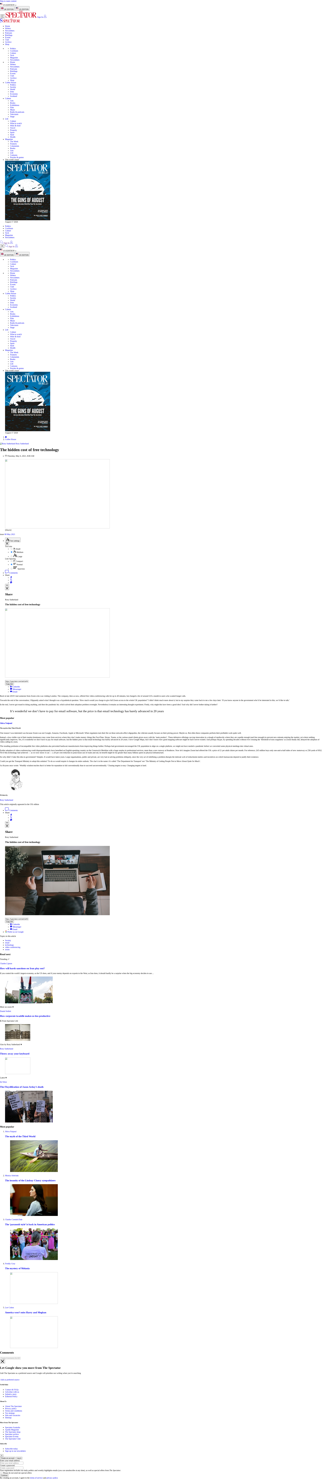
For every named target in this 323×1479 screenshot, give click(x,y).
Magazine (14, 58)
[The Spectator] (21, 17)
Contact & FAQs (12, 1390)
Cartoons (13, 155)
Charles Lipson (6, 963)
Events (7, 37)
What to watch (16, 123)
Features (13, 144)
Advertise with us (12, 1392)
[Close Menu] (2, 246)
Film (12, 107)
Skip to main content (8, 1)
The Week (14, 141)
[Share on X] (11, 580)
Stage (12, 116)
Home (7, 26)
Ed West (3, 1082)
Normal (20, 564)
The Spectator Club (13, 1439)
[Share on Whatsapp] (11, 583)
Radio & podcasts (17, 112)
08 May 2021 (9, 534)
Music (12, 110)
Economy (14, 94)
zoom (7, 949)
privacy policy (52, 1478)
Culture (13, 53)
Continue (4, 1475)
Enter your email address (10, 1460)
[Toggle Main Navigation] (2, 16)
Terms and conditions (13, 1411)
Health (12, 137)
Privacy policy (11, 1408)
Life (6, 119)
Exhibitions (14, 105)
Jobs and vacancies (12, 1415)
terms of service (36, 1478)
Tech (12, 55)
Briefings (8, 35)
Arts (12, 101)
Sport (12, 132)
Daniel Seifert (5, 1011)
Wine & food (15, 126)
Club (7, 40)
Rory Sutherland (6, 800)
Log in (19, 1458)
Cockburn (14, 51)
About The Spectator (13, 1406)
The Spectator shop (12, 1432)
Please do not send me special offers (17, 1473)
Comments (13, 573)
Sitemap (8, 1418)
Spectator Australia (12, 1427)
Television (14, 114)
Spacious (21, 569)
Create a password (7, 1465)
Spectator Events (11, 1436)
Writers (8, 28)
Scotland (13, 96)
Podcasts (8, 33)
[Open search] (1, 243)
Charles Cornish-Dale (13, 1219)
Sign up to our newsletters (15, 1451)
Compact (19, 561)
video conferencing (12, 947)
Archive (8, 42)
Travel (12, 128)
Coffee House (10, 82)
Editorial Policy (11, 1396)
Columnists (14, 146)
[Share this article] (7, 585)
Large (20, 556)
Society (13, 87)
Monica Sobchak (12, 1175)
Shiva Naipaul (6, 723)
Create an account (7, 1458)
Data (12, 92)
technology (9, 945)
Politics (13, 48)
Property (13, 130)
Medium (20, 552)
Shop (7, 44)
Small (18, 549)
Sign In (40, 17)
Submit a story (11, 1394)
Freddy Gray (10, 1264)
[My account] (45, 17)
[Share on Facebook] (11, 578)
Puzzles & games (17, 157)
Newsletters (9, 31)
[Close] (2, 1361)
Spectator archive (12, 1434)
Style (12, 135)
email (7, 943)
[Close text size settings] (7, 543)
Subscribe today (11, 1449)
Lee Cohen (9, 1307)
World (12, 89)
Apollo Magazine (12, 1430)
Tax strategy (10, 1413)
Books (12, 103)
